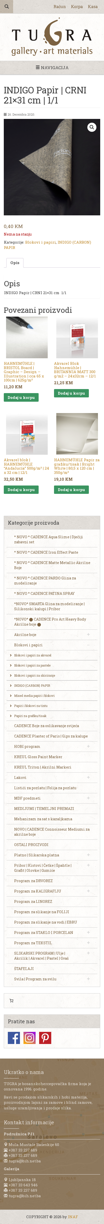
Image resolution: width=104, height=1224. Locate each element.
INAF (73, 1216)
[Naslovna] (52, 36)
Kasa (93, 6)
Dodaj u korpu (21, 397)
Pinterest (45, 1038)
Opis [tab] (14, 262)
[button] (91, 127)
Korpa (77, 6)
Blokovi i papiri (40, 242)
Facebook (14, 1038)
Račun (60, 6)
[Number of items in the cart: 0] (11, 1001)
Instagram (29, 1038)
